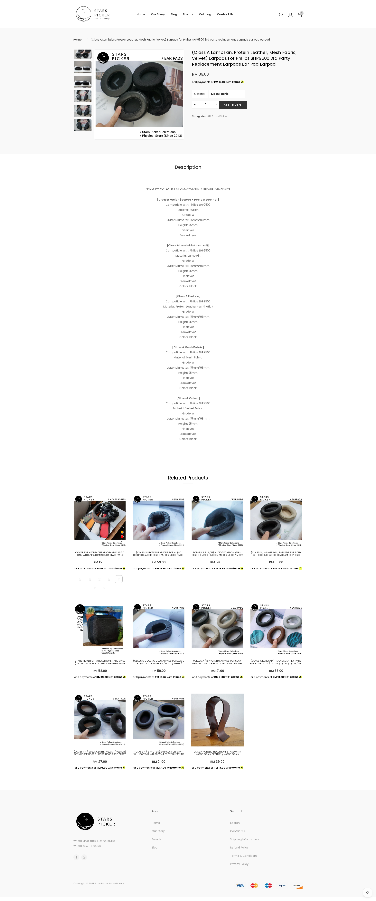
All (209, 116)
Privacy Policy (239, 864)
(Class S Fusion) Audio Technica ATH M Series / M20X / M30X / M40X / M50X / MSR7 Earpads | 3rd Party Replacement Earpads (217, 553)
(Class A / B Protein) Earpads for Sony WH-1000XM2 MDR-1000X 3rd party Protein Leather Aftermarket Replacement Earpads (217, 662)
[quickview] (99, 542)
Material (199, 94)
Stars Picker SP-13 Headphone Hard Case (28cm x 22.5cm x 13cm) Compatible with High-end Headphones (100, 662)
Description (188, 167)
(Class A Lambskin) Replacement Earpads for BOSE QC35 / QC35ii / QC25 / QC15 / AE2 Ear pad (276, 662)
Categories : (199, 116)
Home (141, 14)
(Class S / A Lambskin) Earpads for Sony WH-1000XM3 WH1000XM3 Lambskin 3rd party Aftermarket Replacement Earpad (276, 553)
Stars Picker (219, 116)
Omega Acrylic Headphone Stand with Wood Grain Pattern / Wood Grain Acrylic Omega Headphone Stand (217, 752)
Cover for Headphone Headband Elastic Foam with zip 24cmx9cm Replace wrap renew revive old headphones (100, 553)
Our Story (158, 14)
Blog (174, 14)
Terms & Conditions (243, 856)
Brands (188, 14)
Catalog (205, 14)
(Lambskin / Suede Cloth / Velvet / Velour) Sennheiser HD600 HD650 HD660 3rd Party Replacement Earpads (100, 752)
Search (235, 823)
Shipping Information (244, 839)
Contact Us (225, 14)
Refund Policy (239, 847)
